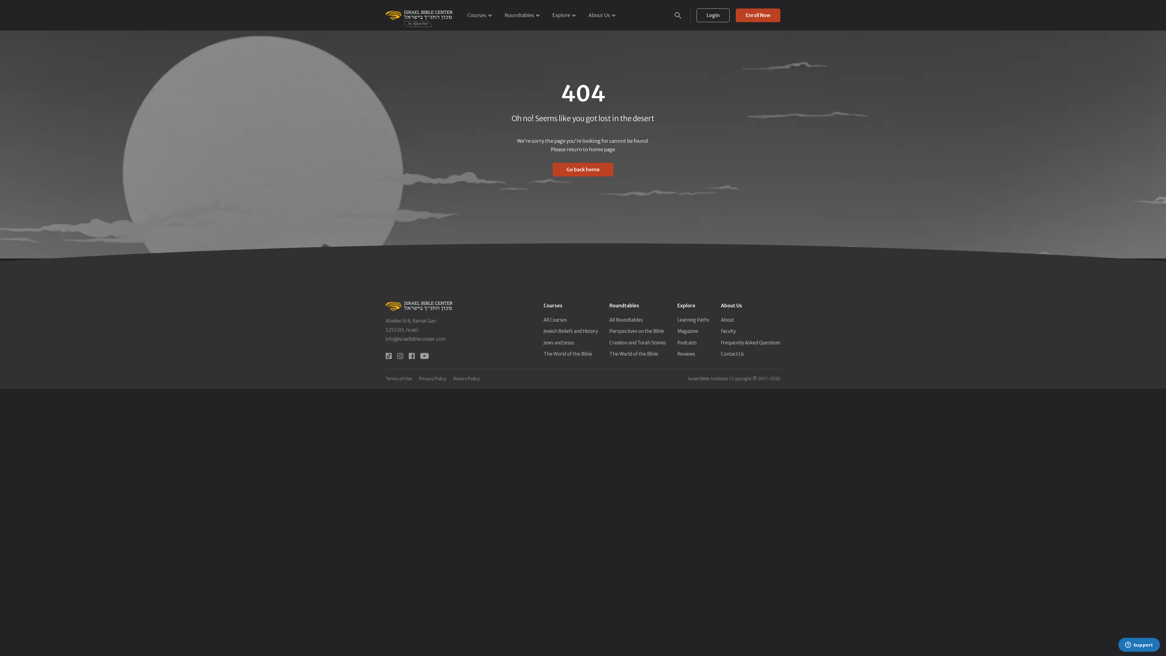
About (727, 320)
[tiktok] (389, 356)
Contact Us (732, 354)
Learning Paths (693, 320)
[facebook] (412, 356)
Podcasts (687, 343)
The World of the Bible (568, 354)
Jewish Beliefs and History (571, 331)
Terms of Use (399, 378)
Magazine (687, 331)
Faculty (728, 331)
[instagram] (400, 356)
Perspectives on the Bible (636, 331)
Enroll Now (758, 15)
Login (713, 15)
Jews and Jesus (559, 343)
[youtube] (424, 356)
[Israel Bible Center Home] (419, 15)
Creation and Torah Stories (637, 343)
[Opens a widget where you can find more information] (1139, 645)
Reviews (686, 354)
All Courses (555, 320)
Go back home (583, 169)
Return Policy (466, 378)
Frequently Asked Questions (750, 343)
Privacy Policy (432, 378)
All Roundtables (626, 320)
